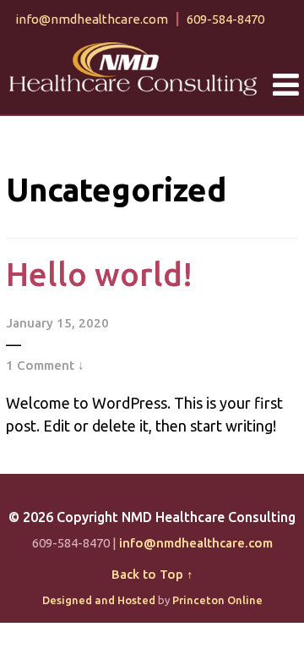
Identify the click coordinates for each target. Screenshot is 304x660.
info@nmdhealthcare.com (91, 19)
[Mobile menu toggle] (286, 85)
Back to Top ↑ (152, 574)
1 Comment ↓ (45, 365)
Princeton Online (217, 600)
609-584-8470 (225, 19)
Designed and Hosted (98, 600)
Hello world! (99, 274)
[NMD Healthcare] (133, 66)
